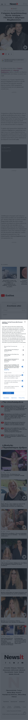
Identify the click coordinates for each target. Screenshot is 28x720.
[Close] (25, 322)
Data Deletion (6, 397)
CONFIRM (8, 393)
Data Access (14, 397)
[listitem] (14, 347)
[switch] (23, 350)
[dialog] (14, 360)
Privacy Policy (22, 397)
